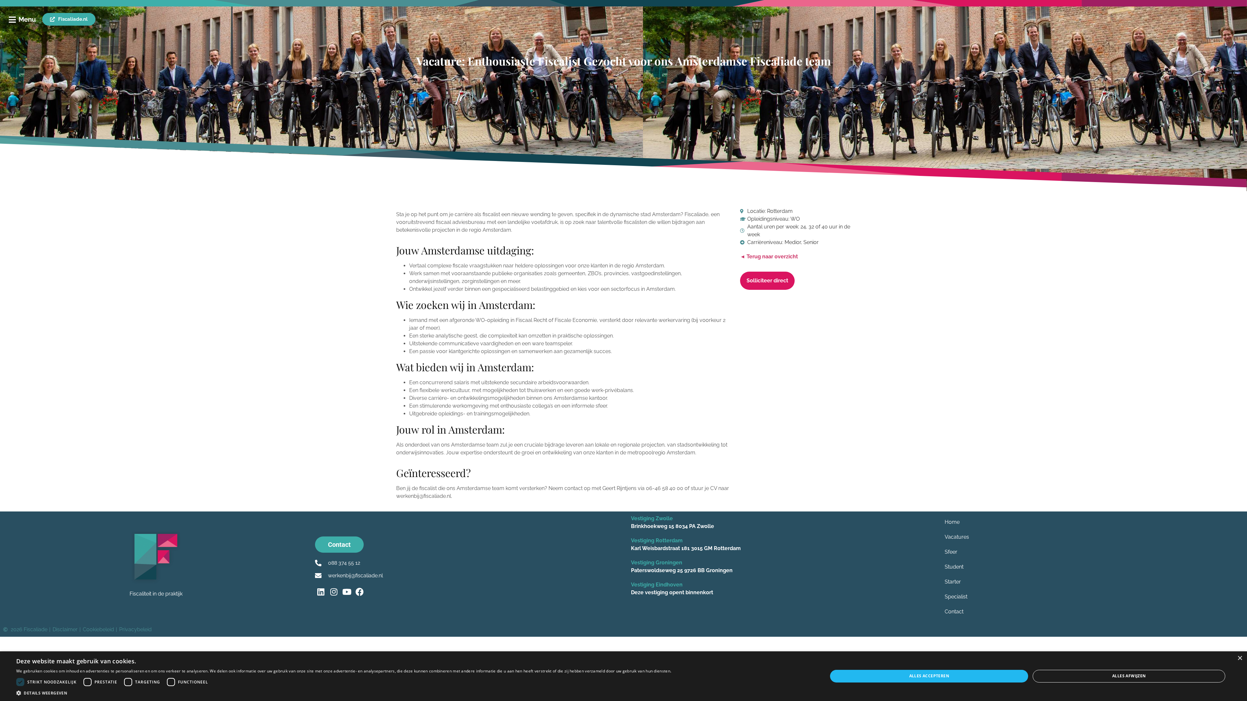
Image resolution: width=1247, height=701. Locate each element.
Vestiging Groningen (656, 563)
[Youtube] (346, 591)
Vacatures (957, 537)
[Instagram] (333, 591)
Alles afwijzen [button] (1129, 676)
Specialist (956, 597)
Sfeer (951, 552)
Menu (27, 19)
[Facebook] (359, 591)
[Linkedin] (320, 591)
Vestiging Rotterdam (657, 540)
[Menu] (12, 20)
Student (954, 567)
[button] (343, 693)
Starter (953, 582)
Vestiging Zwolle (652, 518)
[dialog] (623, 676)
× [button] (1239, 658)
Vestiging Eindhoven (657, 585)
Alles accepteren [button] (929, 676)
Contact (954, 612)
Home (952, 522)
